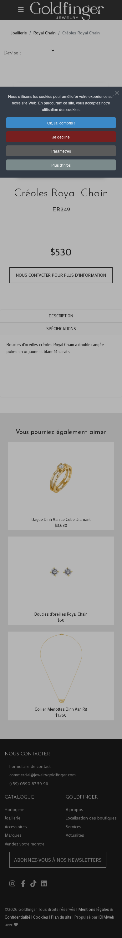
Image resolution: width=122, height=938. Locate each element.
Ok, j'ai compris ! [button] (61, 122)
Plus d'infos (61, 165)
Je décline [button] (61, 136)
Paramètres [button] (61, 151)
